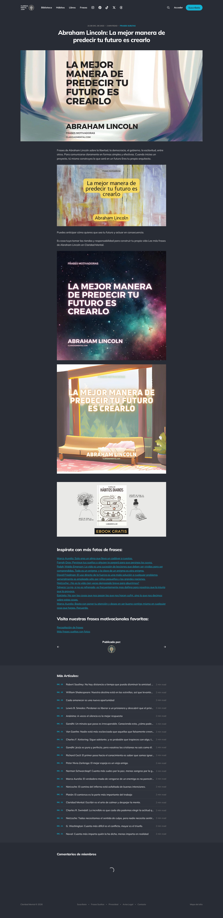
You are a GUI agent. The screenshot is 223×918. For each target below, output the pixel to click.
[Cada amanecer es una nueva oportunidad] (111, 700)
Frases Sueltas (97, 904)
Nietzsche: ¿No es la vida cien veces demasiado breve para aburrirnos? (98, 583)
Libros (72, 7)
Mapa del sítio (196, 904)
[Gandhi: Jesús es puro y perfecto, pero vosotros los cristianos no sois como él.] (111, 747)
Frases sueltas (128, 26)
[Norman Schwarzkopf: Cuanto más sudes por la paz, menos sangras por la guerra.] (111, 771)
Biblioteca (46, 7)
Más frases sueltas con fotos (73, 631)
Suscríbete (194, 7)
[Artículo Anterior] (59, 647)
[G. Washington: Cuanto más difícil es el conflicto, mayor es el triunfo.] (111, 826)
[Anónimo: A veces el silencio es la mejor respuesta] (111, 716)
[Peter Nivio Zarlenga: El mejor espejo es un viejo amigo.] (111, 763)
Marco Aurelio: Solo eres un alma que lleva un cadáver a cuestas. (95, 558)
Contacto (142, 904)
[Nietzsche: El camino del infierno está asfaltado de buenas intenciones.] (111, 787)
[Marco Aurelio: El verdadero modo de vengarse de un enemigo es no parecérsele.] (111, 779)
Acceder (178, 7)
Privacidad (113, 904)
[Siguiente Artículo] (164, 647)
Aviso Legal (128, 904)
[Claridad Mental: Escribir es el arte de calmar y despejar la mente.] (111, 802)
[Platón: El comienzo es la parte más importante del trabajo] (111, 795)
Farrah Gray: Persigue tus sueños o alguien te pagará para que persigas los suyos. (104, 562)
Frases (83, 7)
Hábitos (60, 7)
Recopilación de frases (70, 627)
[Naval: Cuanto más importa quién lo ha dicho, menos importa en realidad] (111, 834)
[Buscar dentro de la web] (168, 7)
